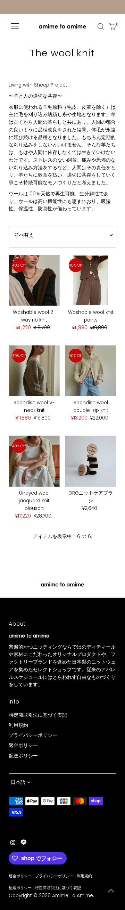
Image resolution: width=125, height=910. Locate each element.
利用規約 (18, 725)
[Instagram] (13, 843)
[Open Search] (101, 26)
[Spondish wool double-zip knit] (90, 370)
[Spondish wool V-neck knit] (34, 370)
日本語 (18, 782)
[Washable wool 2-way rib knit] (34, 280)
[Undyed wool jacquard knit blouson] (34, 461)
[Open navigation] (15, 26)
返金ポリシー (23, 745)
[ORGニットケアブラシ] (90, 461)
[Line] (24, 843)
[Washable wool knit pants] (90, 280)
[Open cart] (112, 26)
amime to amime (72, 895)
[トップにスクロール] (111, 891)
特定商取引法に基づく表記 (38, 715)
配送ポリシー (23, 756)
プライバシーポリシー (33, 735)
